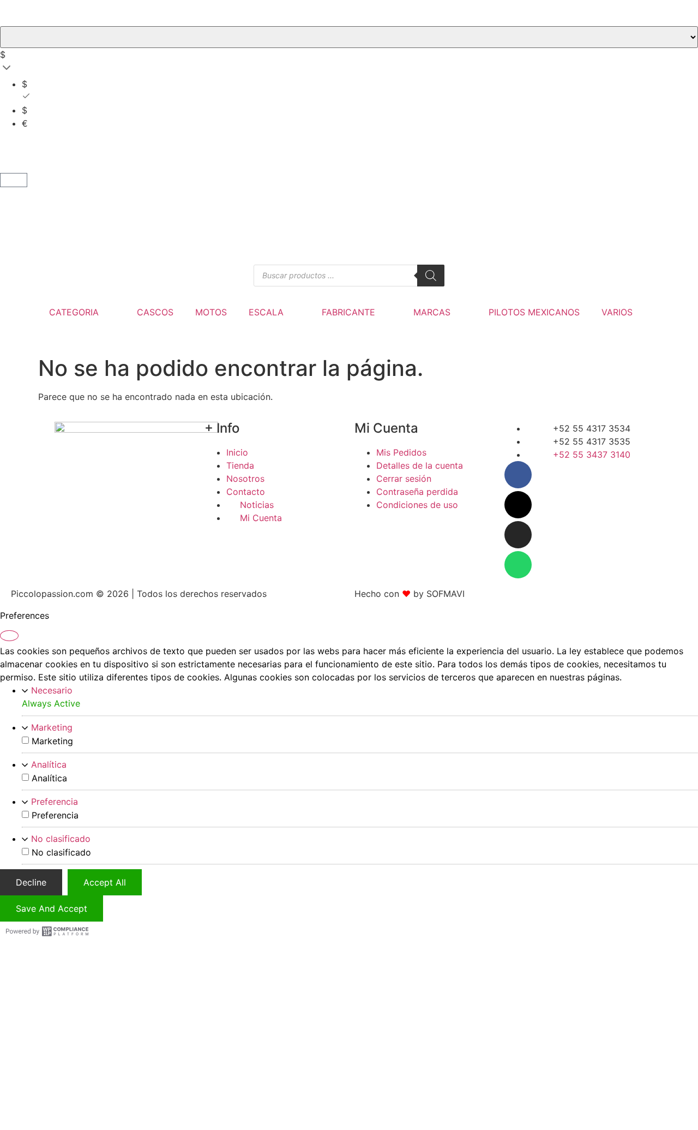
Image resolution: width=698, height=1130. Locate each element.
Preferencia (54, 801)
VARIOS (617, 312)
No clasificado (61, 838)
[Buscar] (430, 275)
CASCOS (155, 312)
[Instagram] (518, 534)
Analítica (49, 763)
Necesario (52, 689)
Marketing (52, 726)
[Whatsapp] (518, 564)
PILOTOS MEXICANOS (534, 312)
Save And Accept (51, 907)
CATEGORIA (74, 312)
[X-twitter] (518, 504)
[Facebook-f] (518, 474)
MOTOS (211, 312)
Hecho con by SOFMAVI (409, 593)
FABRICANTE (348, 312)
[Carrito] (13, 180)
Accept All (104, 881)
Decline (31, 881)
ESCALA (266, 312)
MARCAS (431, 312)
